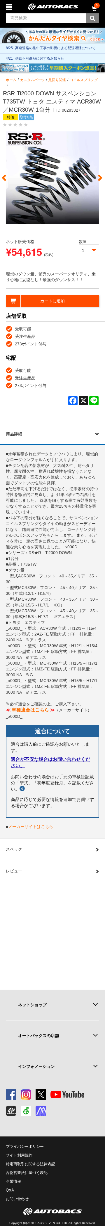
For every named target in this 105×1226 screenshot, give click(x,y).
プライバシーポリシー (25, 1146)
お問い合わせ (17, 1199)
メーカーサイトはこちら (30, 826)
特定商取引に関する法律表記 (30, 1164)
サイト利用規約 (19, 1155)
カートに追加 (52, 301)
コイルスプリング (84, 80)
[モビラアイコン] (41, 1111)
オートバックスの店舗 (38, 1035)
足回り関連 (57, 80)
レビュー (14, 871)
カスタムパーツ (32, 80)
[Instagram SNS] (26, 1094)
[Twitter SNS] (41, 1094)
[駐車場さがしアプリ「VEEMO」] (26, 1111)
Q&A (10, 1190)
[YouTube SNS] (67, 1094)
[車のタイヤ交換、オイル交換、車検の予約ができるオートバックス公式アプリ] (11, 1111)
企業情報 (13, 1181)
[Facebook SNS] (11, 1094)
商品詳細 (14, 433)
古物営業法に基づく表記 (27, 1172)
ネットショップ (32, 1004)
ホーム (11, 80)
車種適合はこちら (30, 709)
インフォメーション (36, 1066)
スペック (14, 849)
